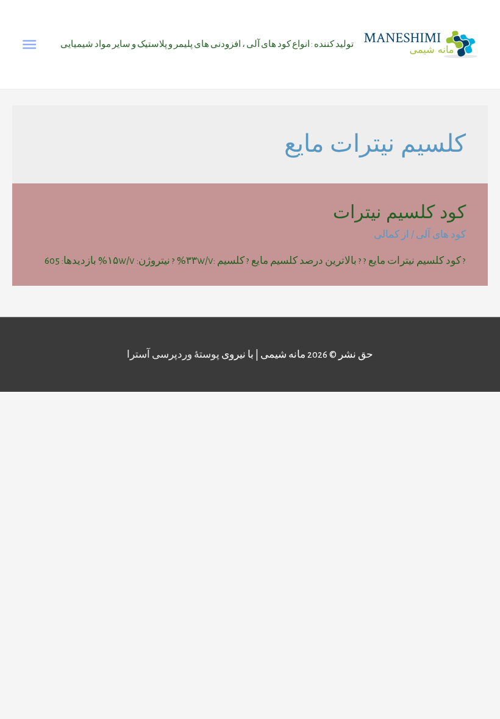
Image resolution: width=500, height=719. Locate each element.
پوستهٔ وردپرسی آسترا (173, 354)
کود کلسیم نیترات (399, 211)
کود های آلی (441, 234)
